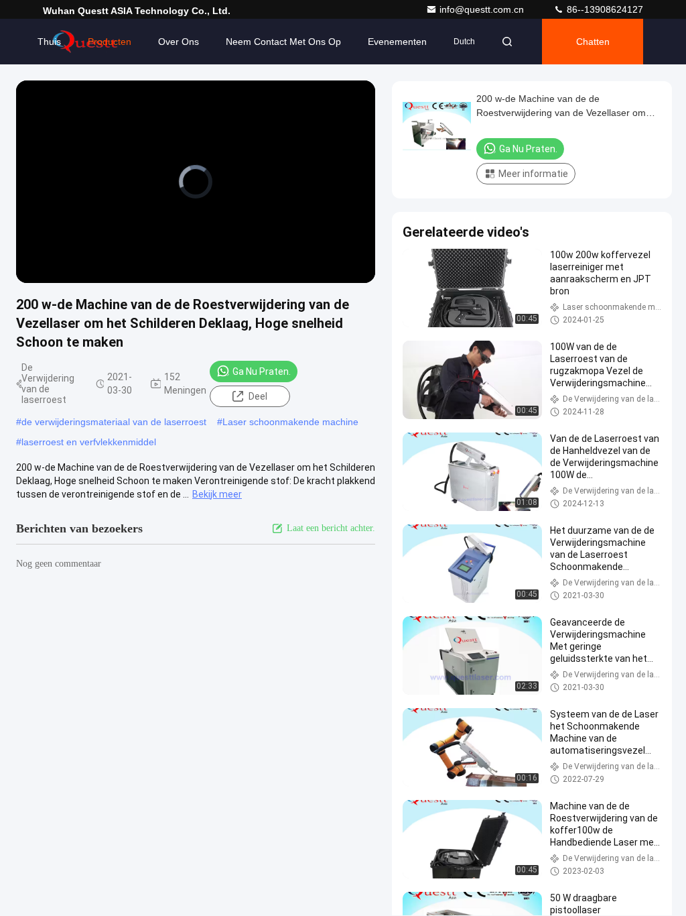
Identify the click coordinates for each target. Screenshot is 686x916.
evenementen (397, 41)
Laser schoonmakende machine (290, 421)
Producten (109, 41)
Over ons (178, 41)
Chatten (593, 41)
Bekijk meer (217, 494)
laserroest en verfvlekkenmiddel (88, 442)
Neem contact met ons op (283, 41)
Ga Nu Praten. (261, 371)
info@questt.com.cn (483, 9)
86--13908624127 (603, 9)
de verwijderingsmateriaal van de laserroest (113, 421)
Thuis (49, 41)
